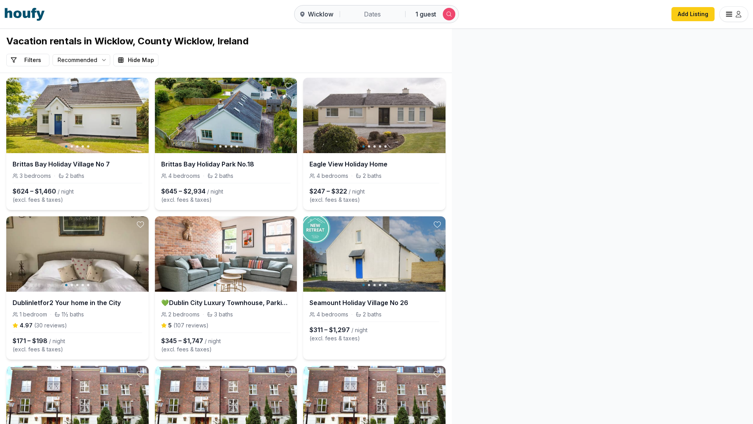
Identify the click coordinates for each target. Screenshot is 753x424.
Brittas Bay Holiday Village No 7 (61, 164)
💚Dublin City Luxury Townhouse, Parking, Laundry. (226, 303)
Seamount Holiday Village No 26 (358, 303)
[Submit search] (449, 14)
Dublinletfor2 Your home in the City (67, 303)
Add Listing (693, 14)
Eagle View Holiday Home (348, 164)
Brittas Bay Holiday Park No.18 (207, 164)
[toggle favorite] (140, 86)
